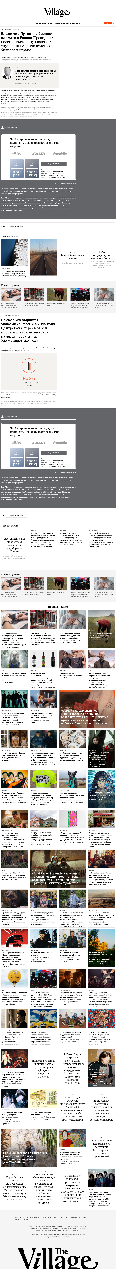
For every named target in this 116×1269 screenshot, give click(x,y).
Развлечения (60, 23)
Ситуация (34, 530)
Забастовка (34, 830)
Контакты (63, 1217)
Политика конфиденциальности (27, 1217)
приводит (39, 60)
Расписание (34, 950)
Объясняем (92, 630)
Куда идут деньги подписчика (65, 183)
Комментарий (64, 530)
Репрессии (5, 950)
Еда (67, 23)
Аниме (91, 790)
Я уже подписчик (11, 127)
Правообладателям (49, 1217)
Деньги (4, 990)
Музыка (4, 790)
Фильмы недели (36, 750)
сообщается (9, 350)
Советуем (63, 750)
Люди (44, 23)
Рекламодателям (21, 1219)
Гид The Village (35, 631)
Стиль (72, 23)
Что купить (63, 670)
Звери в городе (64, 790)
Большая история (66, 707)
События (62, 1149)
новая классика (6, 710)
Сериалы (4, 670)
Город (38, 23)
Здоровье (63, 631)
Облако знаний (6, 268)
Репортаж (5, 631)
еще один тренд (94, 950)
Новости (7, 29)
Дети (78, 23)
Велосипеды (63, 910)
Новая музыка (93, 750)
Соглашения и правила (79, 1217)
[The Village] (58, 13)
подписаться (53, 164)
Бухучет (33, 670)
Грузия (33, 910)
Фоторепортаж (36, 870)
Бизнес (51, 23)
